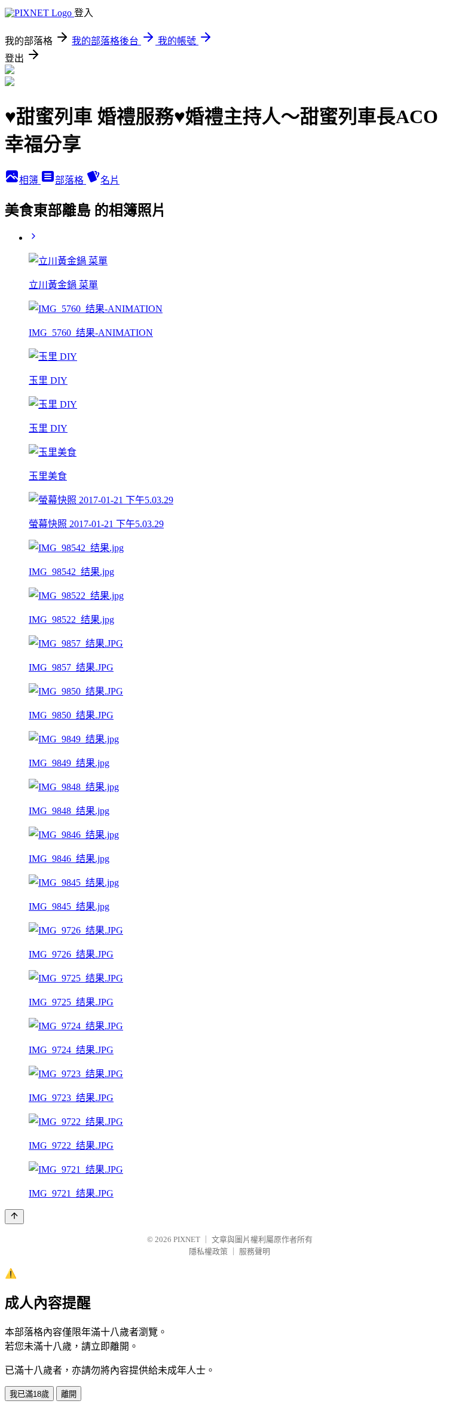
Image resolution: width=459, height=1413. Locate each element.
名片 (110, 180)
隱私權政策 (208, 1251)
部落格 (70, 180)
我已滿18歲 (29, 1394)
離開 (68, 1394)
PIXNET (186, 1239)
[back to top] (14, 1216)
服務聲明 (254, 1251)
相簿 (30, 180)
